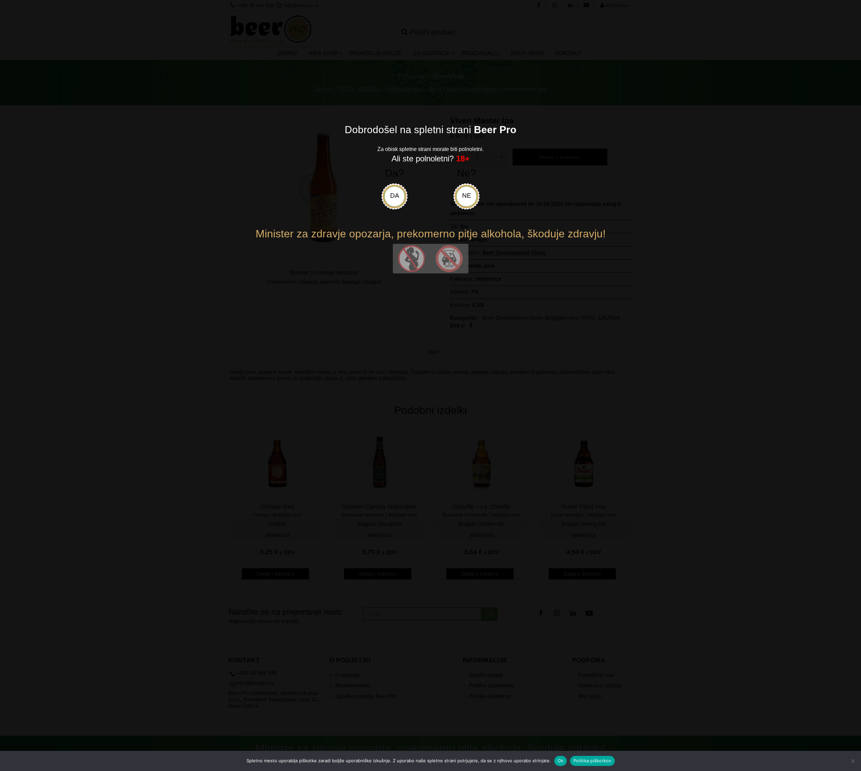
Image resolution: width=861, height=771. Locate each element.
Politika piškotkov (592, 760)
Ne (466, 195)
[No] (852, 761)
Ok (561, 760)
